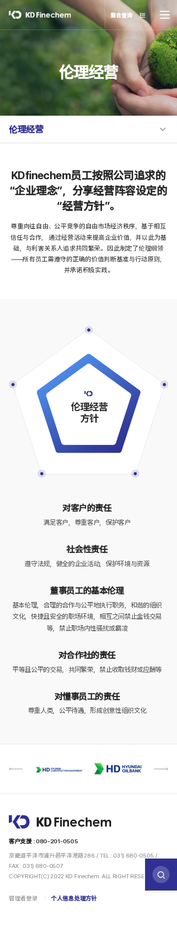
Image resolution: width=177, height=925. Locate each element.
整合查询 (122, 15)
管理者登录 (23, 898)
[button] (16, 769)
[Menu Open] (164, 15)
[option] (78, 769)
